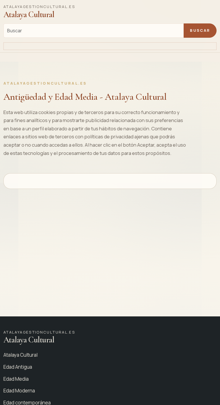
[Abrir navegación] (110, 46)
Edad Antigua (17, 367)
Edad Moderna (19, 390)
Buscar (200, 30)
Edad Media (16, 379)
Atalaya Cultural (20, 355)
